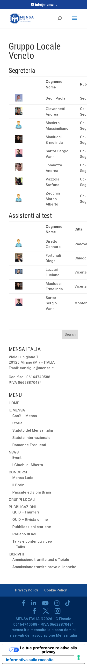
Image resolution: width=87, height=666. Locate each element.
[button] (18, 100)
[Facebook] (23, 603)
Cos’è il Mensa (24, 416)
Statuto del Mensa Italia (32, 430)
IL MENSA (17, 410)
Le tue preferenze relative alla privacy (48, 649)
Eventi (17, 457)
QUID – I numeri (25, 512)
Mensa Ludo (22, 478)
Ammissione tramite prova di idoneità (44, 567)
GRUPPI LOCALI (22, 499)
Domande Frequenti (29, 445)
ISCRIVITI (16, 554)
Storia (17, 423)
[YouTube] (45, 603)
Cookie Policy (55, 590)
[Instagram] (56, 603)
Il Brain (18, 485)
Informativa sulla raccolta (29, 659)
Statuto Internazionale (31, 437)
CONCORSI (18, 472)
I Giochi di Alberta (27, 465)
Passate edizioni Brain (31, 492)
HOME (14, 403)
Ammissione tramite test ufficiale (40, 559)
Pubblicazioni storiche (31, 527)
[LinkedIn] (33, 603)
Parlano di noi (24, 534)
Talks (20, 547)
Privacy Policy (26, 590)
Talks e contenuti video (32, 541)
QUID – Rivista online (30, 519)
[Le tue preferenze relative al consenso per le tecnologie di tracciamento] (78, 657)
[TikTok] (67, 603)
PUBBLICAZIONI (22, 507)
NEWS (14, 452)
